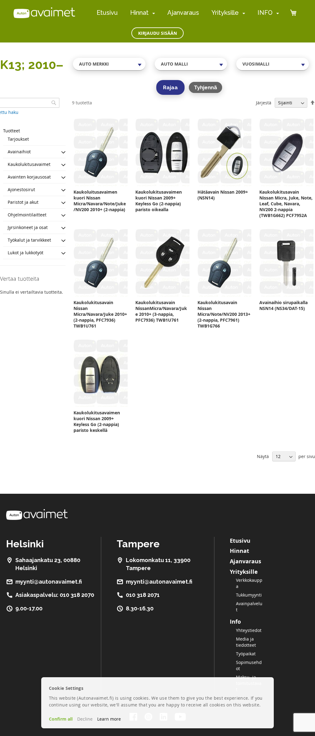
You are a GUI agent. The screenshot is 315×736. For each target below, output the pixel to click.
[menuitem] (152, 13)
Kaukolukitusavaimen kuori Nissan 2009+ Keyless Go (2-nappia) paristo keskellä (97, 421)
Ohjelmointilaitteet (27, 215)
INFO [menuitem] (265, 12)
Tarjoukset (18, 139)
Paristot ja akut (23, 202)
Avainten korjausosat (29, 177)
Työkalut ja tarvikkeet (29, 240)
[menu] (188, 13)
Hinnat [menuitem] (139, 12)
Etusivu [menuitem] (107, 12)
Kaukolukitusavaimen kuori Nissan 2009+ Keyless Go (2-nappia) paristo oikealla (158, 200)
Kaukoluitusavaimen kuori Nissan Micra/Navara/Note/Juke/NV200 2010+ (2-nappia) (100, 200)
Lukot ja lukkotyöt (25, 252)
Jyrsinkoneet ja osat (28, 227)
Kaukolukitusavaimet (29, 164)
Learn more (109, 719)
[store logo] (44, 12)
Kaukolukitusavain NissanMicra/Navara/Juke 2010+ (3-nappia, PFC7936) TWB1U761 (161, 311)
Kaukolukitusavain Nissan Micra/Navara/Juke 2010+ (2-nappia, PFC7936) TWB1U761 (100, 314)
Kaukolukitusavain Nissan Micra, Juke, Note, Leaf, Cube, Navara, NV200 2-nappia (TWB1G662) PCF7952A (286, 203)
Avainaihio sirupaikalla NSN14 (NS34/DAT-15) (283, 305)
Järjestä (263, 103)
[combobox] (109, 64)
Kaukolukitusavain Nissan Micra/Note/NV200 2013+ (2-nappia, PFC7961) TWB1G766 (223, 314)
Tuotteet (11, 131)
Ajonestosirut (21, 189)
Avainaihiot (19, 152)
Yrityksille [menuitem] (225, 12)
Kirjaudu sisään (157, 33)
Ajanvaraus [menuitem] (183, 12)
